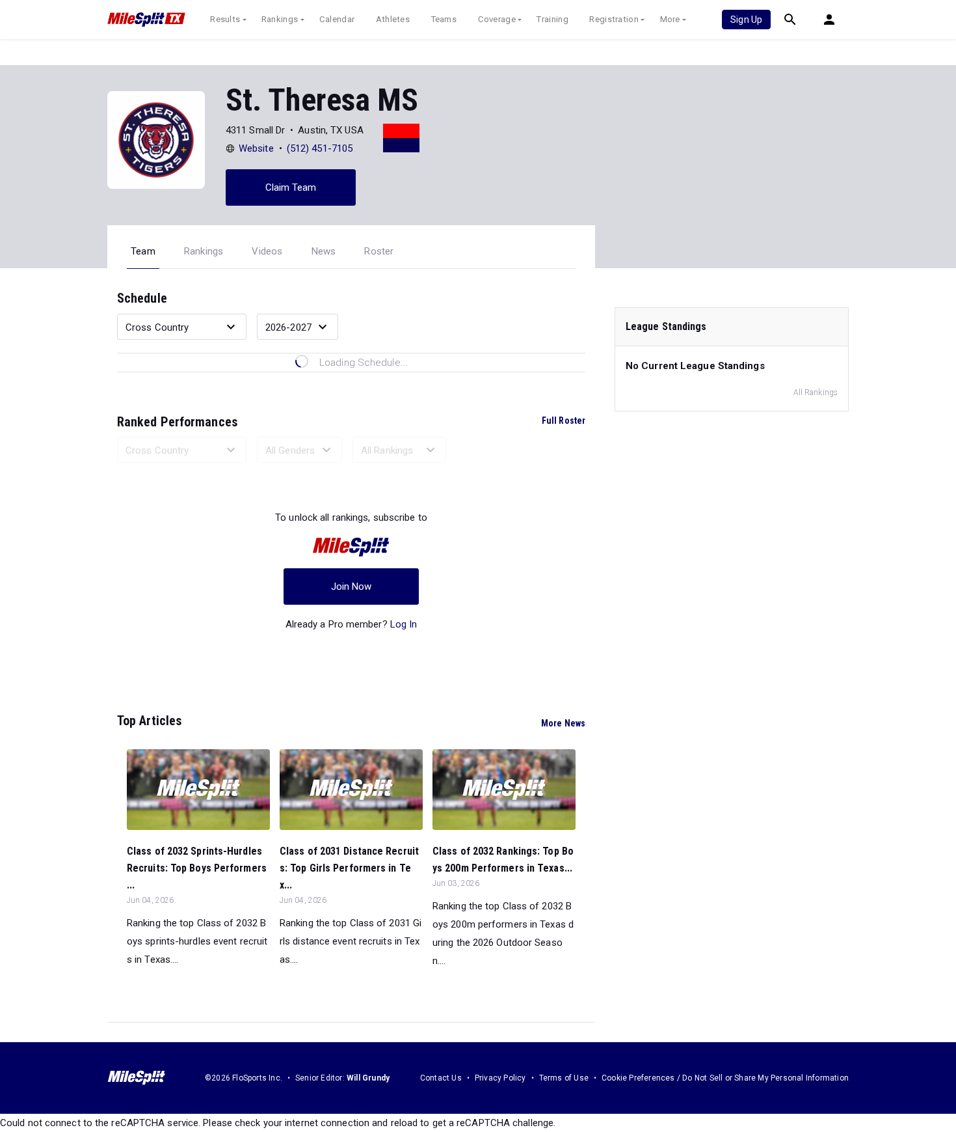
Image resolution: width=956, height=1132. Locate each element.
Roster (378, 251)
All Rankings (815, 392)
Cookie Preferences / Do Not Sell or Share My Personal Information (725, 1078)
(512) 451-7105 (319, 148)
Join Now (351, 586)
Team (143, 251)
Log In (404, 624)
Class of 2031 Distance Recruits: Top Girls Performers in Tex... (349, 868)
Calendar (336, 19)
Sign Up (746, 19)
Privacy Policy (500, 1078)
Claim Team (291, 187)
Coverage (497, 19)
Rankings (279, 19)
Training (552, 19)
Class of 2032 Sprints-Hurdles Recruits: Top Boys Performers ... (197, 868)
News (324, 251)
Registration (614, 19)
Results (225, 19)
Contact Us (441, 1078)
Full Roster (563, 420)
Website (256, 148)
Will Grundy (368, 1078)
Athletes (393, 19)
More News (563, 723)
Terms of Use (564, 1078)
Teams (444, 19)
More (670, 19)
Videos (267, 251)
